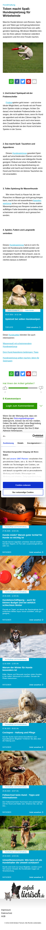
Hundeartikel (14, 335)
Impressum (6, 910)
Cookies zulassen (23, 485)
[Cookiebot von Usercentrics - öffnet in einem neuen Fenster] (32, 436)
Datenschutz (6, 913)
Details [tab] (20, 443)
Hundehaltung (9, 5)
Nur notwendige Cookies (23, 492)
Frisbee (9, 103)
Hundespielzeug (19, 153)
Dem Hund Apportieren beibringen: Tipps (20, 352)
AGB (3, 916)
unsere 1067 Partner (19, 459)
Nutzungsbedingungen (24, 418)
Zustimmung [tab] (8, 443)
